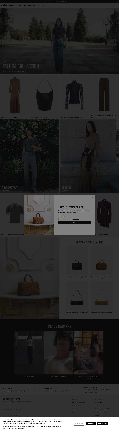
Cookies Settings (79, 423)
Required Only (91, 423)
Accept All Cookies (102, 423)
